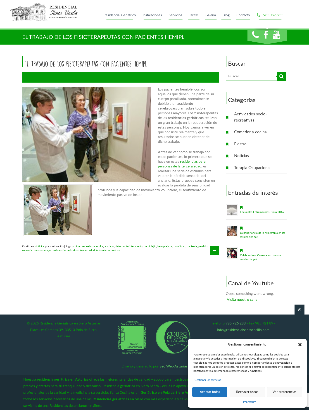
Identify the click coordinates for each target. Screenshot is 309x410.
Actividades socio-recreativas (250, 117)
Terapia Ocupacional (252, 168)
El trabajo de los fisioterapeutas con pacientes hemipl (85, 64)
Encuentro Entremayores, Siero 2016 (262, 212)
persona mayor (43, 250)
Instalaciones (152, 15)
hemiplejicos (164, 246)
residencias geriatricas (66, 250)
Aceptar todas (210, 392)
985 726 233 (272, 15)
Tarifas (194, 15)
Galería (210, 15)
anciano (109, 246)
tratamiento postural (108, 250)
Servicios (175, 15)
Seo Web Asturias (173, 366)
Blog (226, 15)
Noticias (241, 156)
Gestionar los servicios (208, 380)
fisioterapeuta (134, 246)
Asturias (120, 246)
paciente (192, 246)
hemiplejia (150, 246)
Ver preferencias (285, 392)
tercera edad (87, 250)
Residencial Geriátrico (120, 15)
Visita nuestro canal (242, 299)
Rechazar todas (247, 392)
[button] (300, 344)
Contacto (243, 15)
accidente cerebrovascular (87, 246)
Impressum (249, 401)
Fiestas (240, 144)
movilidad (179, 246)
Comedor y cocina (250, 132)
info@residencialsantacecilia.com (243, 330)
